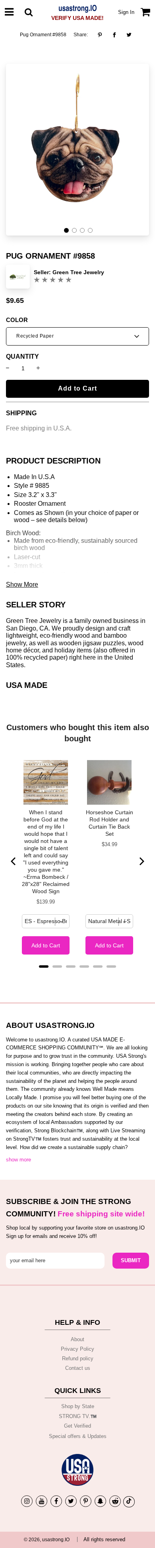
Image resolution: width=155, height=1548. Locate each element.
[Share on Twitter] (129, 34)
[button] (66, 230)
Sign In (126, 12)
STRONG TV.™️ (78, 1416)
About (77, 1339)
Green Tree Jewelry (78, 272)
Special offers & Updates (78, 1436)
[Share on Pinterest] (102, 34)
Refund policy (77, 1358)
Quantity (22, 357)
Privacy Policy (77, 1349)
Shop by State (77, 1406)
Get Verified (77, 1426)
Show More (22, 584)
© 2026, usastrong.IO (47, 1539)
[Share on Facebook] (114, 34)
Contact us (77, 1368)
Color (17, 320)
